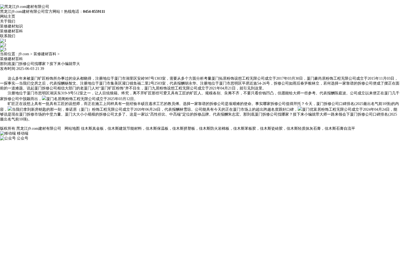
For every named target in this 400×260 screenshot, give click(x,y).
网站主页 (7, 16)
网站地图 (72, 128)
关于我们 (7, 21)
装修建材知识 (11, 26)
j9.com (24, 54)
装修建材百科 (11, 31)
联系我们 (7, 36)
